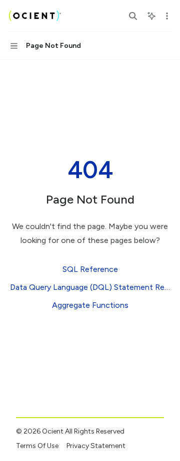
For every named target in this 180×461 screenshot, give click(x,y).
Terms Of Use (37, 446)
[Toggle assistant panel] (151, 15)
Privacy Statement (96, 446)
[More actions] (167, 16)
